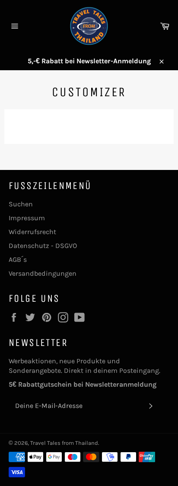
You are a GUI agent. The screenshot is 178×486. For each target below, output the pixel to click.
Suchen (21, 204)
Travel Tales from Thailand (64, 443)
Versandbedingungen (42, 273)
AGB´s (18, 259)
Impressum (27, 218)
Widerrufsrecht (32, 232)
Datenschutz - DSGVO (43, 245)
